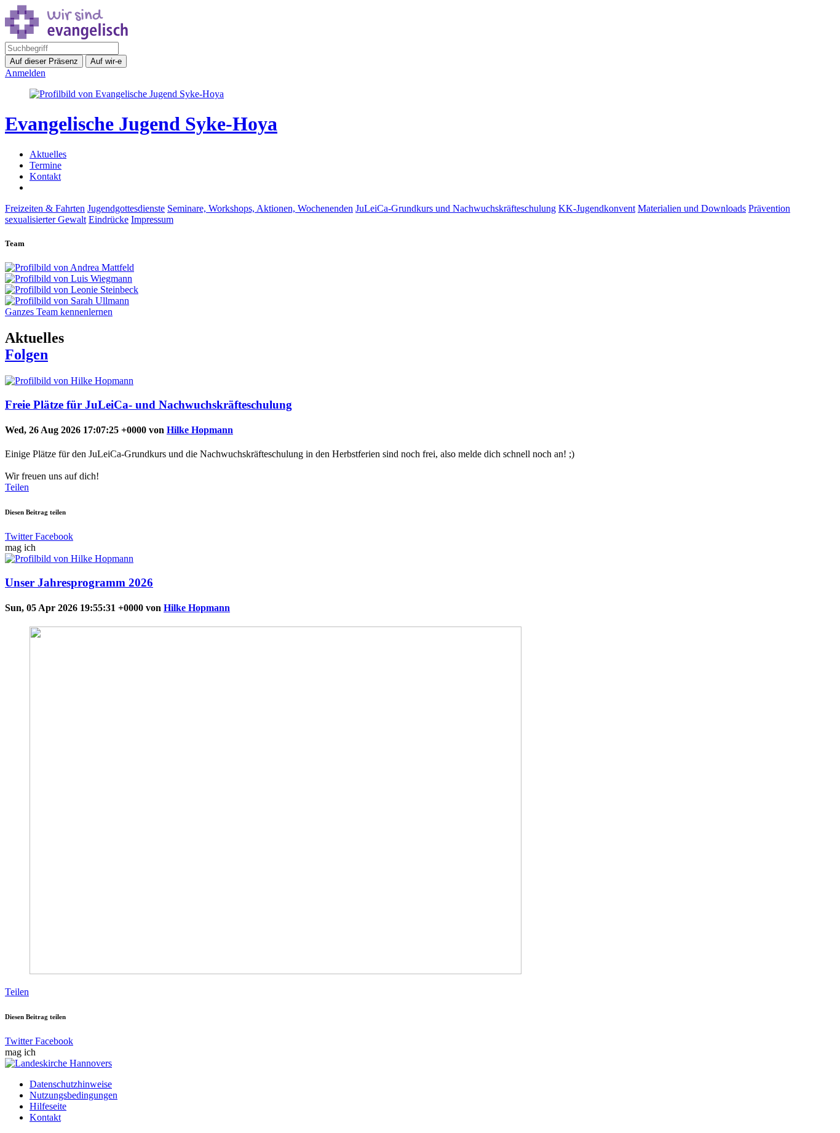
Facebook (53, 536)
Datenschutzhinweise (71, 1084)
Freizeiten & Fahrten (45, 208)
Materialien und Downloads (692, 208)
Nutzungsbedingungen (73, 1095)
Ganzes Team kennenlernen (59, 311)
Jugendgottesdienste (126, 208)
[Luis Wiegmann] (420, 278)
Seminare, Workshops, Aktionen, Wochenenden (260, 208)
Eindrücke (109, 219)
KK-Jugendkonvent (596, 208)
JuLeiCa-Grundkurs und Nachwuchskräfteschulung (455, 208)
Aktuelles (48, 154)
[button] (26, 354)
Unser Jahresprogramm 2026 (79, 582)
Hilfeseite (48, 1106)
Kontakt (45, 176)
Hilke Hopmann (200, 430)
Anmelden (25, 73)
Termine (45, 165)
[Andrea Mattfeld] (420, 267)
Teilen (17, 487)
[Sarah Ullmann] (420, 300)
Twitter (19, 536)
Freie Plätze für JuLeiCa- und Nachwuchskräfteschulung (148, 404)
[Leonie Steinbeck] (420, 289)
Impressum (152, 219)
